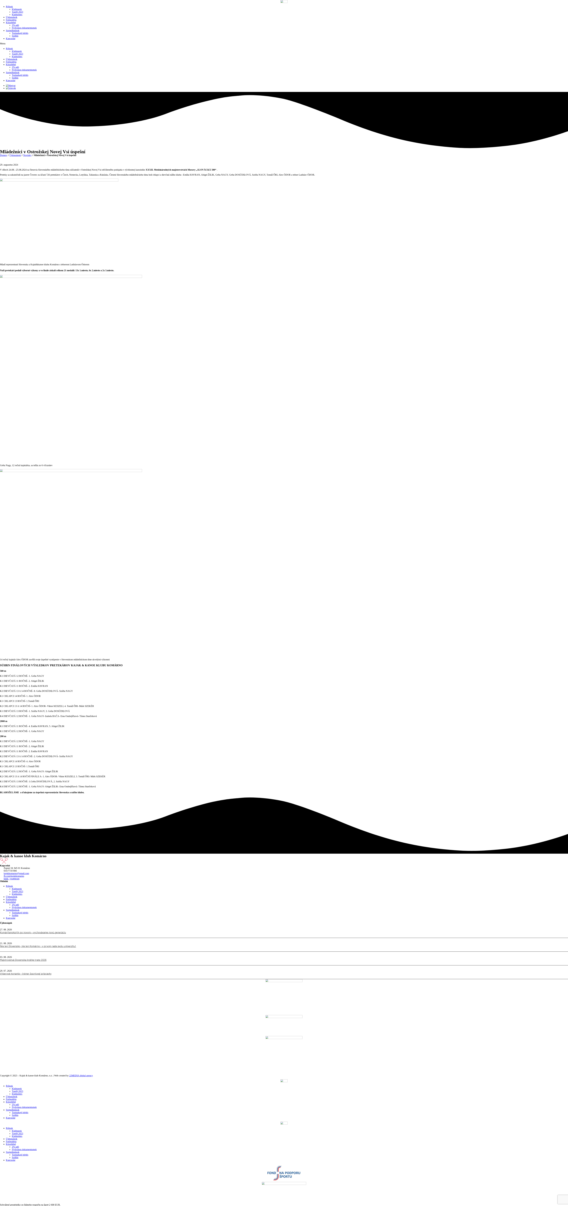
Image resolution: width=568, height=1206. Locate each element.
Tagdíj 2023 (17, 12)
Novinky (27, 155)
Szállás (15, 36)
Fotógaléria (11, 20)
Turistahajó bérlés (20, 33)
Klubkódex (17, 14)
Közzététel (11, 22)
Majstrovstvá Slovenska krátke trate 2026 (23, 959)
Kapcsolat (10, 38)
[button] (284, 43)
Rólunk (9, 6)
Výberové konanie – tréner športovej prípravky (25, 973)
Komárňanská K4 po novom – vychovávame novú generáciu (33, 932)
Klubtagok (17, 9)
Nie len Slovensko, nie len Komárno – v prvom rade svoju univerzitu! (38, 946)
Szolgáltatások (12, 30)
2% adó (15, 25)
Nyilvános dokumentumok (24, 28)
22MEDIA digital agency (81, 1075)
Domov (3, 155)
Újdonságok (11, 17)
